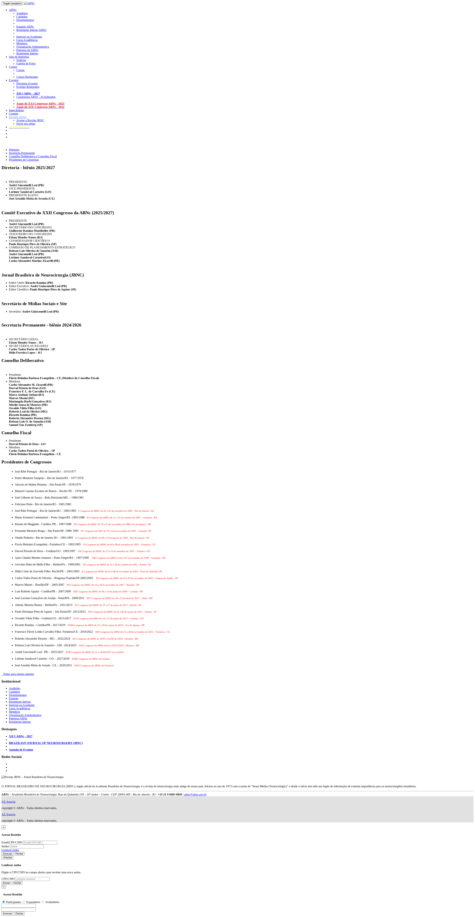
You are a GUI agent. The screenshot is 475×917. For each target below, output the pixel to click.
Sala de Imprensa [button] (19, 56)
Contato (13, 113)
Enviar (6, 883)
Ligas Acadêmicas (27, 40)
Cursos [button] (13, 66)
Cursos (20, 70)
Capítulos (21, 16)
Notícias (21, 60)
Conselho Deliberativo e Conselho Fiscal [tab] (33, 156)
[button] (18, 117)
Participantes (13, 902)
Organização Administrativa (32, 46)
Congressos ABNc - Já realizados (35, 96)
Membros (21, 43)
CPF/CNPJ (8, 878)
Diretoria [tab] (14, 149)
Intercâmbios (16, 110)
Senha (5, 846)
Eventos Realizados (27, 86)
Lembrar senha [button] (10, 850)
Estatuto (13, 698)
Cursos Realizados (27, 76)
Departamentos (25, 20)
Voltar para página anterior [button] (17, 674)
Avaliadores (52, 902)
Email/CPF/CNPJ (11, 842)
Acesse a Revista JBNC (30, 120)
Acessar (7, 853)
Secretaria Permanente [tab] (22, 153)
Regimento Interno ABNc (31, 30)
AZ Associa (8, 801)
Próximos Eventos (27, 83)
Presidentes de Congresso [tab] (24, 159)
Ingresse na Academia (29, 36)
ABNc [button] (13, 10)
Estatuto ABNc (25, 26)
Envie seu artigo (25, 123)
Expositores (33, 902)
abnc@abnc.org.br (195, 794)
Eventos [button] (13, 80)
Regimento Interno (27, 53)
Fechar (19, 853)
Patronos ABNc (18, 718)
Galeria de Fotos (26, 63)
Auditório (22, 13)
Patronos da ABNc (27, 50)
